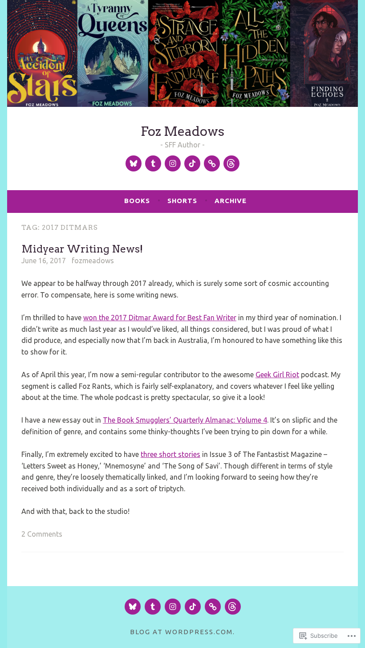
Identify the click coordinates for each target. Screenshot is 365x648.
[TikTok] (192, 163)
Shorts (182, 200)
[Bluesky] (133, 163)
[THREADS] (232, 606)
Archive (231, 200)
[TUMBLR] (152, 606)
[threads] (231, 163)
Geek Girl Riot (277, 375)
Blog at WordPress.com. (182, 632)
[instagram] (172, 163)
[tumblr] (153, 163)
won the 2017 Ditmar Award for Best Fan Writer (159, 318)
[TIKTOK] (192, 606)
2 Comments (41, 534)
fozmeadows (93, 261)
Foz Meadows (182, 131)
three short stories (170, 454)
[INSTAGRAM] (172, 606)
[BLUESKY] (132, 606)
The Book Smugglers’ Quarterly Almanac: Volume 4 (185, 420)
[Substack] (211, 163)
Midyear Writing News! (82, 249)
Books (137, 200)
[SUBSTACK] (212, 606)
